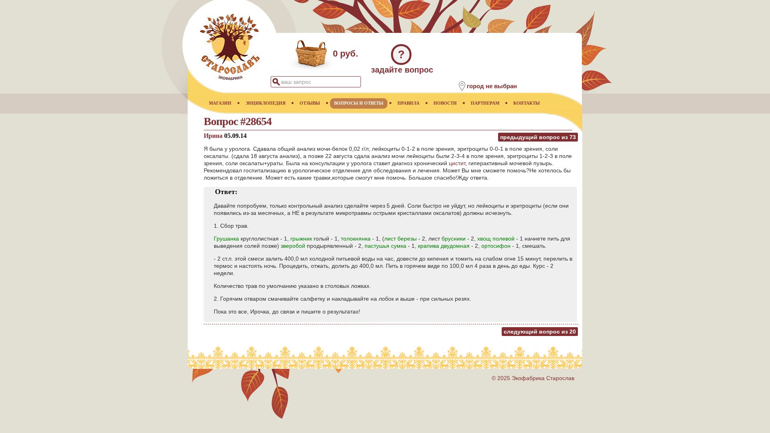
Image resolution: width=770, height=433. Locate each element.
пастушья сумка (385, 246)
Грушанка (226, 238)
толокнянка (356, 238)
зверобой (293, 246)
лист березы (400, 238)
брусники (454, 238)
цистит (457, 163)
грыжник (301, 238)
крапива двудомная (444, 246)
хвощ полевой (496, 238)
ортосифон (496, 246)
